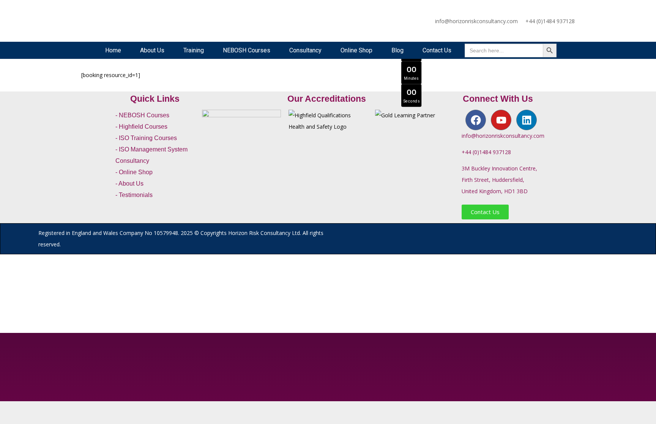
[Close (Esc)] (20, 401)
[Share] (14, 401)
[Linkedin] (526, 120)
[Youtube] (501, 120)
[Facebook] (475, 120)
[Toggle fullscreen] (8, 401)
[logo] (106, 21)
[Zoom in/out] (2, 401)
